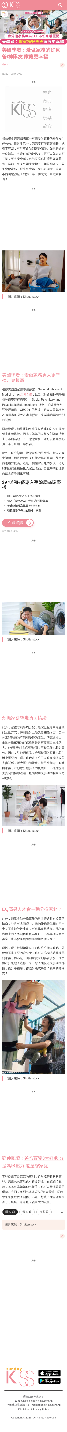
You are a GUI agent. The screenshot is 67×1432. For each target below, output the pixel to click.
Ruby (5, 73)
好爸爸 (44, 1211)
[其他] (62, 66)
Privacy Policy (41, 1409)
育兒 (5, 65)
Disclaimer (24, 1409)
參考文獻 (26, 394)
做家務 (27, 1211)
